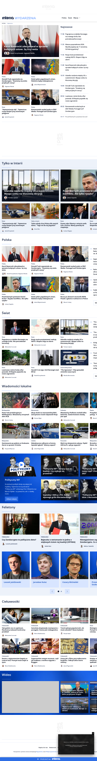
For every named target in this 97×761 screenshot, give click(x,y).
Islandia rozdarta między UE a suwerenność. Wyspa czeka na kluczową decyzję (76, 77)
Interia (4, 23)
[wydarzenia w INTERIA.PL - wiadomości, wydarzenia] (25, 17)
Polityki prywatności (51, 751)
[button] (77, 18)
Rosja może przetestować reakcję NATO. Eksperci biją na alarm (76, 57)
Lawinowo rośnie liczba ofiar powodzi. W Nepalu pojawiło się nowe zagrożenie (76, 98)
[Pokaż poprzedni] (52, 591)
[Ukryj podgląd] (93, 733)
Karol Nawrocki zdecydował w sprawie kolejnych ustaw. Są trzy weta (76, 67)
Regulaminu (39, 751)
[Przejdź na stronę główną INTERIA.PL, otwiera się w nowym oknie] (8, 17)
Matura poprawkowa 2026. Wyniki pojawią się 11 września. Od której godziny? (76, 46)
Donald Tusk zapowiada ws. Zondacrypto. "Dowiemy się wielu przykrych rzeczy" (75, 88)
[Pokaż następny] (67, 591)
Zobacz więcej (11, 499)
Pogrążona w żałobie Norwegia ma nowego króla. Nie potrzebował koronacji (76, 36)
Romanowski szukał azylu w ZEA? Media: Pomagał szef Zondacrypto (75, 108)
